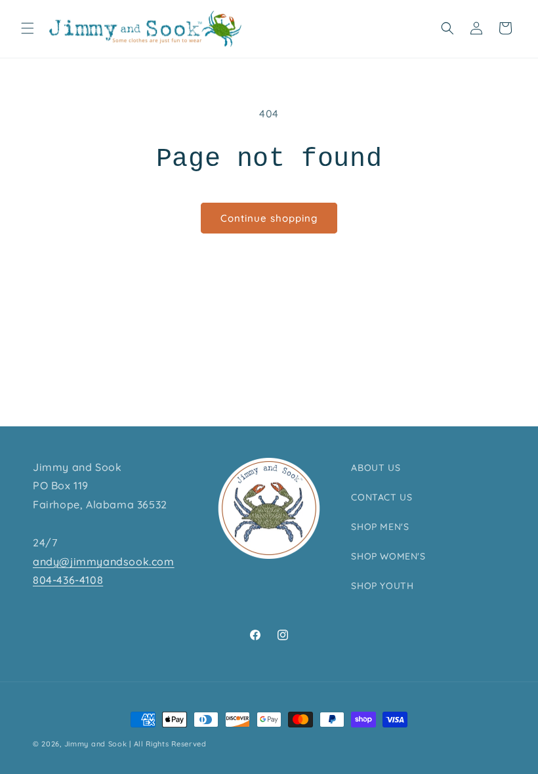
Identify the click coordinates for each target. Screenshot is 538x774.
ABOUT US (375, 468)
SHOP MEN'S (380, 527)
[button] (27, 28)
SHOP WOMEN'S (388, 556)
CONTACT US (381, 497)
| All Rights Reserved (168, 743)
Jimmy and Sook (95, 743)
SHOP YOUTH (382, 586)
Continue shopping (269, 218)
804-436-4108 (68, 579)
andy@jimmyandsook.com (104, 561)
